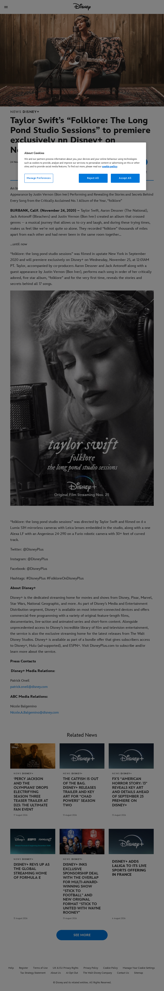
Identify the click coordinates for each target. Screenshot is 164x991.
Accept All (125, 178)
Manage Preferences (39, 178)
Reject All (93, 178)
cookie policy (109, 166)
